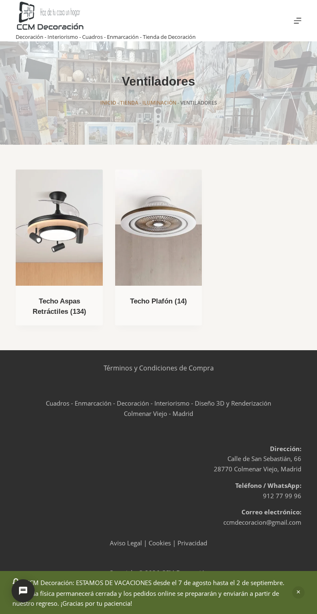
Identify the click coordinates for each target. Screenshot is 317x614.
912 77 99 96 (282, 496)
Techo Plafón (158, 301)
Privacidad (192, 543)
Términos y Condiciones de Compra (159, 368)
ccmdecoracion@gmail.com (262, 522)
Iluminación (159, 102)
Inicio (108, 102)
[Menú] (297, 20)
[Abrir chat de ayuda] (23, 590)
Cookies (160, 543)
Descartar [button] (298, 592)
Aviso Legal (126, 543)
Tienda (129, 102)
